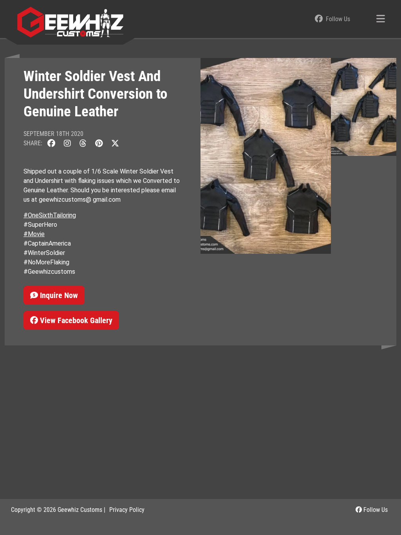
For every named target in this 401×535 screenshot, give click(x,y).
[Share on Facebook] (51, 143)
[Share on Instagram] (67, 143)
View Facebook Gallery (75, 320)
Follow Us (375, 509)
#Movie (34, 234)
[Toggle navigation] (380, 19)
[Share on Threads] (83, 143)
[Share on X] (115, 143)
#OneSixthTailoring (49, 215)
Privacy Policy (127, 509)
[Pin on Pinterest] (99, 143)
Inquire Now (58, 295)
